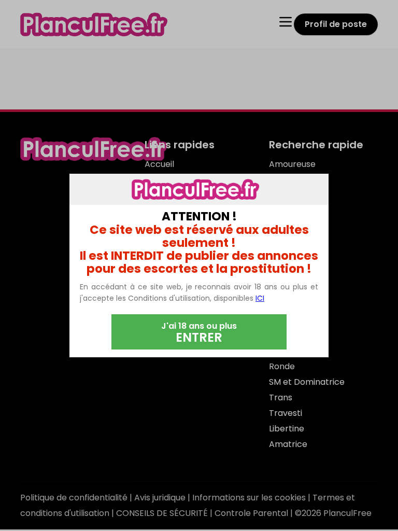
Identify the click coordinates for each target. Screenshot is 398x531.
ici (259, 298)
